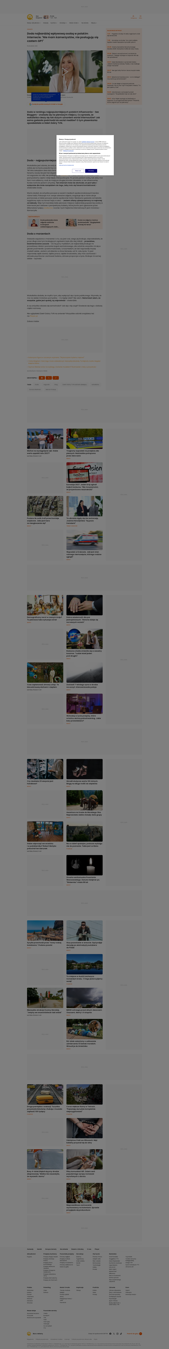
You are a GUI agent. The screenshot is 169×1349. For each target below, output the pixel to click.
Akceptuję (91, 170)
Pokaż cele (78, 170)
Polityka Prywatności (68, 150)
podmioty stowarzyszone (88, 141)
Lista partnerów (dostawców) (66, 165)
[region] (85, 155)
